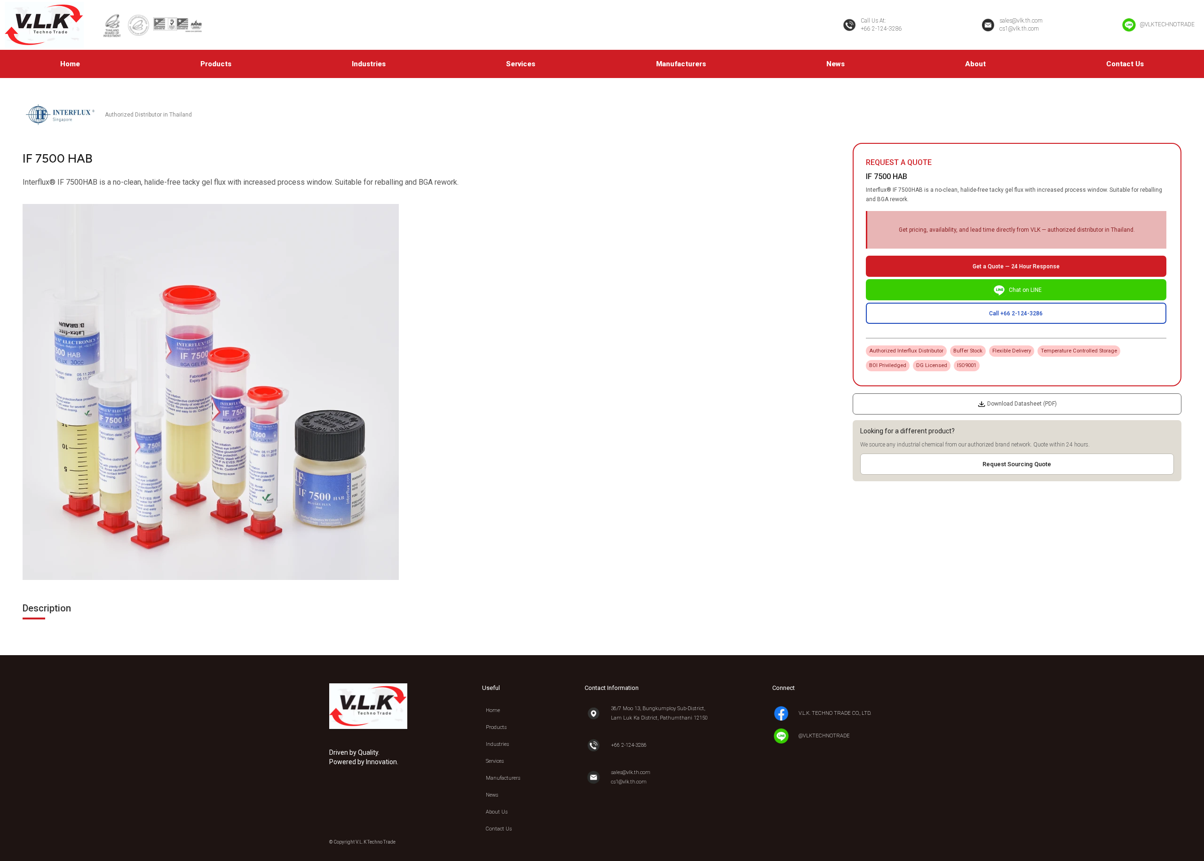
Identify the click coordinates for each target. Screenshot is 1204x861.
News (835, 64)
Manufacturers (681, 64)
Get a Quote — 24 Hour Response (1016, 266)
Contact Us (1125, 64)
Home (70, 64)
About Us (496, 812)
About (975, 64)
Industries (369, 64)
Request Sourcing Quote (1016, 464)
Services (520, 64)
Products (215, 64)
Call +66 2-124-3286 (1016, 313)
